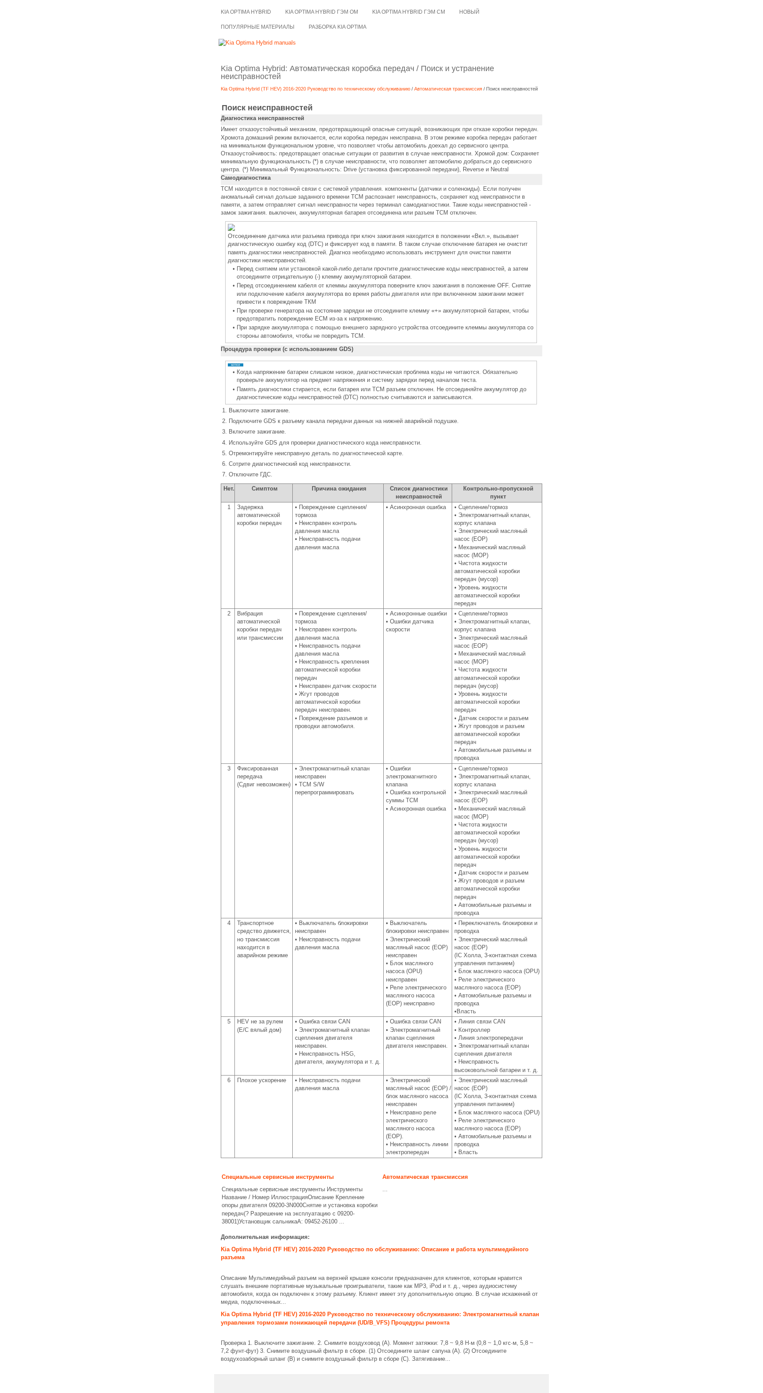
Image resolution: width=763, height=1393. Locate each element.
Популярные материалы (258, 27)
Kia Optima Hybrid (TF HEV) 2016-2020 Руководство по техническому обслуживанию (316, 88)
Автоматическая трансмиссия (448, 88)
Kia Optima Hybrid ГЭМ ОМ (321, 12)
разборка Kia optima (337, 27)
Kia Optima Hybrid (246, 12)
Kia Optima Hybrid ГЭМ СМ (408, 12)
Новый (469, 12)
